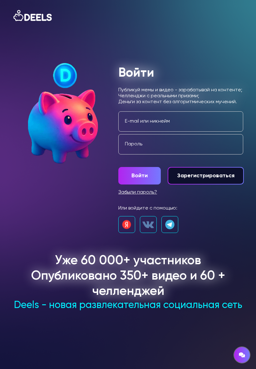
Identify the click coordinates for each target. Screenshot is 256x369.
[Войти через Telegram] (169, 224)
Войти (139, 176)
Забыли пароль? (137, 192)
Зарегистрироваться (205, 176)
